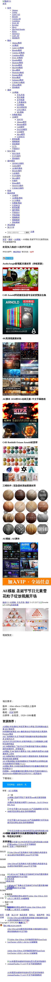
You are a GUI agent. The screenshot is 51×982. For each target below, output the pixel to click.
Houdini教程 (17, 60)
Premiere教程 (17, 75)
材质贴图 (16, 139)
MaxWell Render (18, 29)
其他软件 (16, 38)
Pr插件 (15, 181)
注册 (32, 232)
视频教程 (16, 217)
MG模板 (20, 112)
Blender (15, 17)
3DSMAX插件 (18, 163)
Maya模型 (21, 134)
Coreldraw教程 (18, 55)
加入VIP (10, 227)
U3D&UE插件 (18, 188)
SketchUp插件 (17, 186)
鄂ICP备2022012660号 (12, 926)
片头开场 (20, 95)
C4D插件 (16, 173)
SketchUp (16, 34)
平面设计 (16, 149)
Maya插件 (16, 178)
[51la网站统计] (27, 923)
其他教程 (16, 87)
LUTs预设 (16, 200)
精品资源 (11, 193)
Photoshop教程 (18, 73)
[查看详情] (26, 512)
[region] (26, 512)
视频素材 (16, 141)
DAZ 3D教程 (17, 58)
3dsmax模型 (21, 122)
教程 (9, 40)
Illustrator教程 (17, 63)
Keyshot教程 (17, 65)
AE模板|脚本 (17, 198)
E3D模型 (20, 132)
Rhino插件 (16, 183)
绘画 (9, 191)
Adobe (14, 12)
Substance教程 (17, 80)
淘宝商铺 (11, 225)
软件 (9, 8)
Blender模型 (22, 125)
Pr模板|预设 (17, 115)
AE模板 (15, 92)
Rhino (14, 31)
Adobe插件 (16, 166)
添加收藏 (14, 605)
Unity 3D (15, 36)
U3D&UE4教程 (18, 82)
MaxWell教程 (17, 68)
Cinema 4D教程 (18, 53)
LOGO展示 (21, 110)
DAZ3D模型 (22, 129)
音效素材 (16, 144)
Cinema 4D (16, 19)
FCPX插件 (16, 156)
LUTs (14, 146)
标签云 (32, 915)
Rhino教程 (16, 78)
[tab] (20, 532)
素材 (9, 90)
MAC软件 (16, 153)
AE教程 (15, 45)
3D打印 (20, 120)
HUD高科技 (22, 107)
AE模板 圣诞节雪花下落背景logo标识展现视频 (26, 797)
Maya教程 (16, 70)
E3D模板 (20, 105)
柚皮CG (6, 602)
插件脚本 (11, 161)
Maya (14, 27)
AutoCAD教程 (18, 48)
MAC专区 (11, 151)
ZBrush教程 (17, 85)
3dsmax (15, 10)
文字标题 (20, 100)
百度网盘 (11, 785)
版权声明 (40, 915)
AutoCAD (16, 15)
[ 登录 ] (11, 846)
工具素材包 (21, 102)
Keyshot (15, 25)
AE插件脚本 (17, 168)
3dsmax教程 (17, 43)
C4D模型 (20, 127)
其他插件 (16, 158)
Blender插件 (17, 171)
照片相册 (20, 97)
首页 (4, 4)
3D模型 (15, 117)
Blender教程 (17, 50)
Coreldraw (16, 21)
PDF (11, 712)
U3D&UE (21, 137)
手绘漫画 (16, 215)
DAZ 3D (15, 23)
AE (9, 791)
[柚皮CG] (7, 1)
